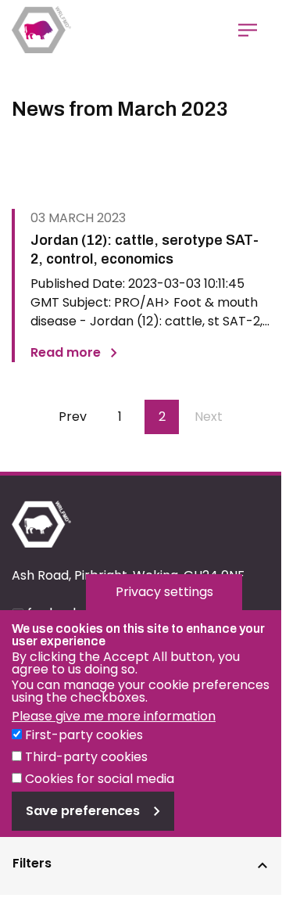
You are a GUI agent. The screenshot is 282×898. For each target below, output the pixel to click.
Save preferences (83, 811)
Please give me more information (114, 716)
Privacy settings (164, 592)
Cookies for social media (99, 779)
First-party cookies (84, 735)
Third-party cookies (86, 757)
